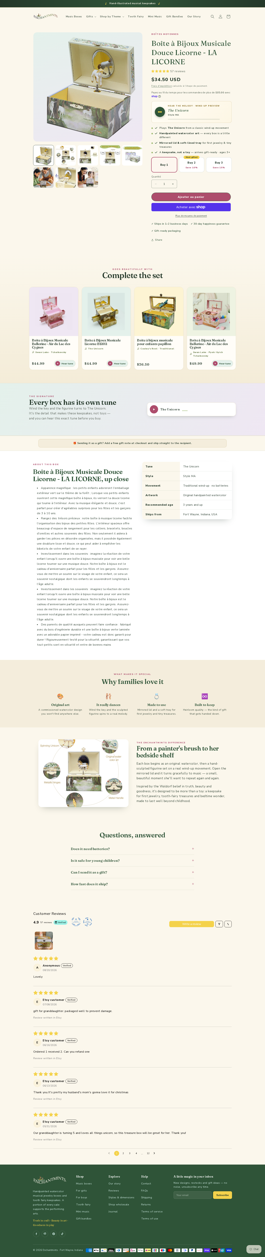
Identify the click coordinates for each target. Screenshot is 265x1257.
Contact (146, 1183)
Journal (113, 1211)
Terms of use (149, 1218)
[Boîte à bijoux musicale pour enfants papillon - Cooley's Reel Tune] (158, 311)
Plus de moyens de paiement (191, 215)
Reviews (114, 1190)
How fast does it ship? (132, 884)
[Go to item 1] (44, 941)
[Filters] (219, 924)
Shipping (146, 1197)
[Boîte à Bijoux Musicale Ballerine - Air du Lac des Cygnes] (53, 311)
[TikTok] (62, 1234)
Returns (146, 1204)
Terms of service (152, 1211)
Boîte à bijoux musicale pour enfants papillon (155, 342)
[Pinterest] (53, 1234)
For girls (81, 1190)
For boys (81, 1197)
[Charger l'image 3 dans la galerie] (88, 155)
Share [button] (158, 240)
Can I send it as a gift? (132, 872)
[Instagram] (45, 1234)
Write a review (191, 924)
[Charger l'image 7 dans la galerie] (66, 177)
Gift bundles (83, 1218)
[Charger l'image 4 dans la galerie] (110, 155)
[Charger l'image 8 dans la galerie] (88, 177)
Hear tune (67, 363)
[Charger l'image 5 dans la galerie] (132, 155)
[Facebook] (36, 1234)
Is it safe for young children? (132, 860)
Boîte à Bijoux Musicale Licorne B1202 (103, 342)
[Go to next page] (155, 1153)
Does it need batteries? (132, 848)
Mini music (82, 1211)
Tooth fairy (83, 1204)
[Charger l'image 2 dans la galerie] (66, 155)
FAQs (144, 1190)
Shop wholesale (119, 1204)
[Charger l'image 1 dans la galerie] (43, 155)
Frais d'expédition (161, 85)
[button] (91, 16)
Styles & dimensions (121, 1197)
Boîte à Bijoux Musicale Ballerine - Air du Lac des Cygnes (51, 343)
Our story (114, 1183)
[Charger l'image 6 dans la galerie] (43, 177)
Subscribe (222, 1195)
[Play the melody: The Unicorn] (160, 112)
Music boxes (84, 1183)
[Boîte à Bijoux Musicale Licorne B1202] (106, 311)
